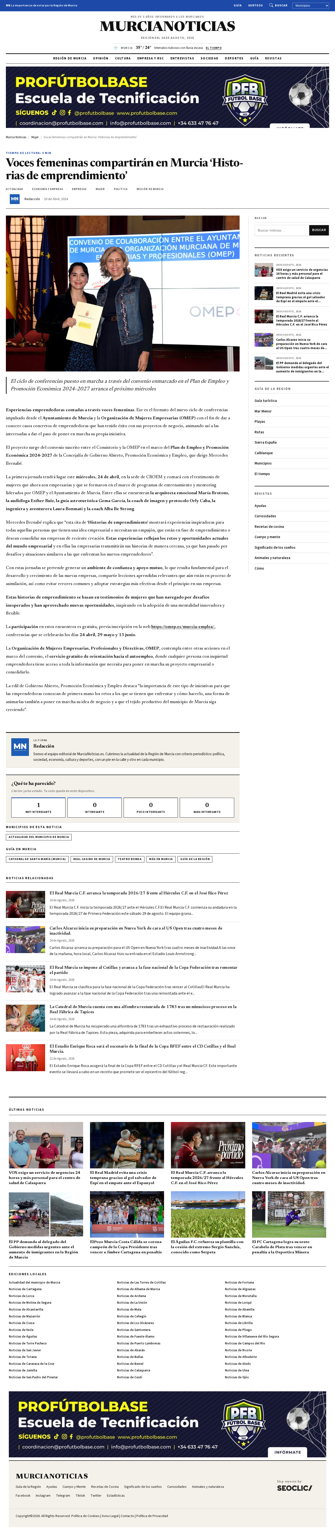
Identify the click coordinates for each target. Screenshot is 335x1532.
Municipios (263, 463)
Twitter (96, 1495)
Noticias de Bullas (130, 1357)
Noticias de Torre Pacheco (28, 1343)
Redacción (32, 199)
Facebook (23, 1495)
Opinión (100, 58)
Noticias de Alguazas (240, 1289)
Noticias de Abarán (131, 1350)
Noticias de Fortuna (239, 1282)
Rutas (259, 432)
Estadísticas (116, 1495)
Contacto (127, 1516)
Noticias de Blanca (238, 1316)
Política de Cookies (85, 1516)
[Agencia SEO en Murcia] (294, 1485)
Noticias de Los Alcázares (135, 1323)
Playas (260, 421)
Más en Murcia (161, 859)
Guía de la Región (195, 859)
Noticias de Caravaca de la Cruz (31, 1364)
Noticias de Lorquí (238, 1302)
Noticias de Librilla (239, 1323)
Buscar (281, 5)
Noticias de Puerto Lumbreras (138, 1343)
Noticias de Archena (131, 1296)
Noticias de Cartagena (25, 1289)
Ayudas (260, 505)
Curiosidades (265, 516)
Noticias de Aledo (238, 1364)
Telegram (63, 1495)
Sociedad (210, 58)
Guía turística (266, 400)
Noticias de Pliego (238, 1330)
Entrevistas (182, 58)
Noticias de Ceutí (129, 1377)
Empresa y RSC (150, 58)
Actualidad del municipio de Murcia (39, 837)
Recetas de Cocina (105, 1486)
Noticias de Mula (129, 1309)
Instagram (43, 1495)
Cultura (123, 58)
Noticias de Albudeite (241, 1357)
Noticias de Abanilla (239, 1309)
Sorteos (255, 5)
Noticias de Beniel (130, 1364)
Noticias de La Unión (132, 1302)
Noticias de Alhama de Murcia (138, 1289)
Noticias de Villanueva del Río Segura (252, 1336)
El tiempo (262, 474)
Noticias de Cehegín (131, 1316)
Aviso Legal (110, 1516)
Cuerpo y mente (267, 537)
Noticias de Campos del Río (245, 1343)
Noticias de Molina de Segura (30, 1302)
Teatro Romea (130, 859)
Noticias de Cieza (21, 1323)
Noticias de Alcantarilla (26, 1309)
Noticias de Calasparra (133, 1370)
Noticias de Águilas (23, 1336)
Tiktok (80, 1495)
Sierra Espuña (266, 442)
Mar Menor (263, 411)
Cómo (259, 568)
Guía (238, 5)
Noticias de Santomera (133, 1330)
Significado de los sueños (275, 547)
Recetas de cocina (269, 526)
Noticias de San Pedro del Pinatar (33, 1377)
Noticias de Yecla (21, 1330)
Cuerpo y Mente (74, 1486)
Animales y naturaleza (272, 558)
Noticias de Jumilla (23, 1370)
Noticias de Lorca (21, 1296)
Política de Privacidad (152, 1516)
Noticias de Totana (23, 1357)
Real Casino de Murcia (91, 859)
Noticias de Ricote (238, 1350)
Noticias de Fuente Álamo (136, 1336)
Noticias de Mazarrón (24, 1316)
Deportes (234, 58)
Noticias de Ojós (237, 1377)
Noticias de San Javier (25, 1350)
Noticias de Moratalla (241, 1296)
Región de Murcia (70, 58)
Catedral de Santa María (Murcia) (37, 859)
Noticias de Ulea (237, 1370)
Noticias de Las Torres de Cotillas (141, 1282)
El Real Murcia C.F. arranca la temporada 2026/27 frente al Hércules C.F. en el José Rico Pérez (139, 893)
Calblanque (264, 453)
